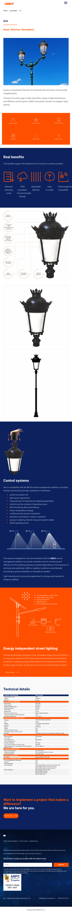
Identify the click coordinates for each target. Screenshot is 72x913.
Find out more (10, 672)
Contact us (8, 816)
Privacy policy (23, 841)
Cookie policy (33, 841)
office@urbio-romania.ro (47, 898)
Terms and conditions (10, 841)
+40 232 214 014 (63, 898)
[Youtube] (4, 835)
